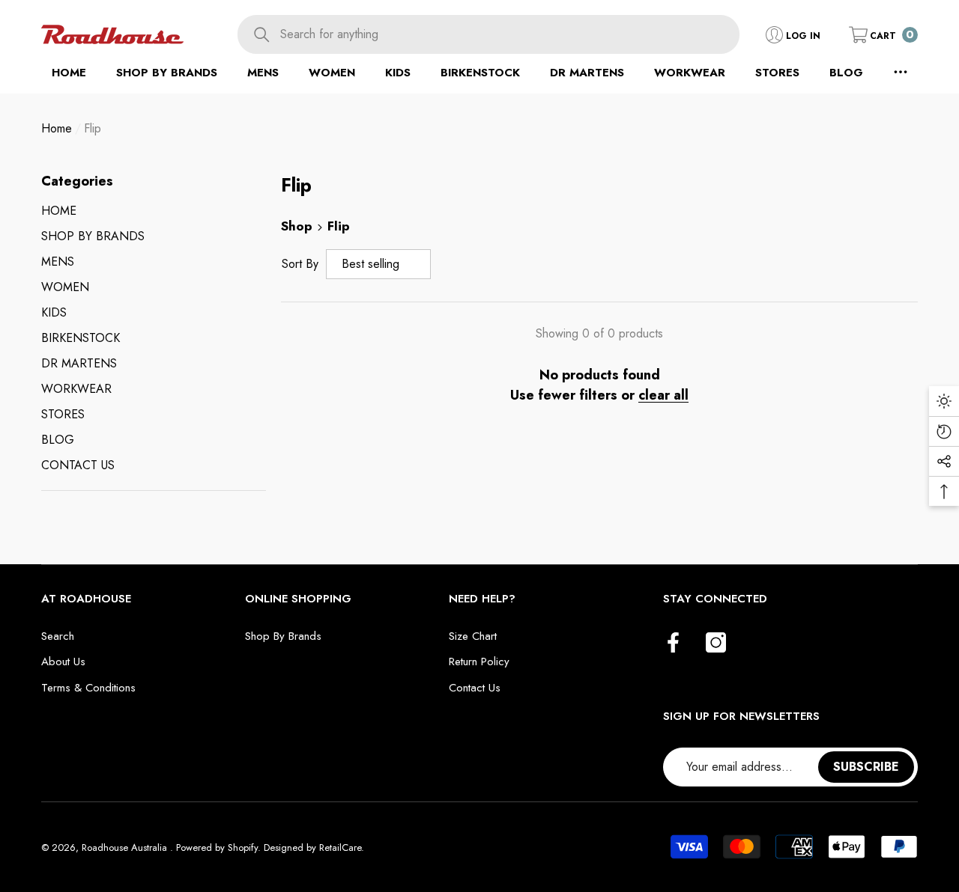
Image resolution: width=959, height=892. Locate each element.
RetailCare (340, 847)
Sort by (300, 263)
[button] (883, 34)
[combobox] (509, 34)
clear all (663, 395)
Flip (92, 128)
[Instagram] (716, 643)
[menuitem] (153, 211)
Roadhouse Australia (126, 847)
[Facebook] (673, 643)
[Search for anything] (488, 34)
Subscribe (866, 766)
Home (56, 128)
